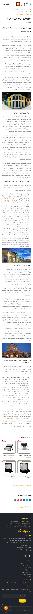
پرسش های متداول (27, 565)
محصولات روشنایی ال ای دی (9, 198)
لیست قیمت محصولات (26, 570)
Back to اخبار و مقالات (23, 14)
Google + (21, 500)
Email (18, 500)
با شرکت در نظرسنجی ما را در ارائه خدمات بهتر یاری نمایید (18, 582)
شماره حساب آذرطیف (26, 572)
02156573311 (25, 545)
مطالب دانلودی (28, 569)
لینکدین (21, 556)
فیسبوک (29, 556)
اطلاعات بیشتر (28, 551)
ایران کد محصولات (27, 576)
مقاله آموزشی (28, 485)
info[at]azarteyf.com (22, 547)
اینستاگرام (25, 556)
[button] (30, 4)
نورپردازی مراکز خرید (18, 485)
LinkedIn (24, 500)
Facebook (30, 500)
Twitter (27, 500)
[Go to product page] (24, 447)
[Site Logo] (22, 4)
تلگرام (17, 556)
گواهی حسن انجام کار (26, 574)
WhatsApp (15, 500)
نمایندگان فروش (27, 567)
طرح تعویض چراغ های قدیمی (25, 563)
